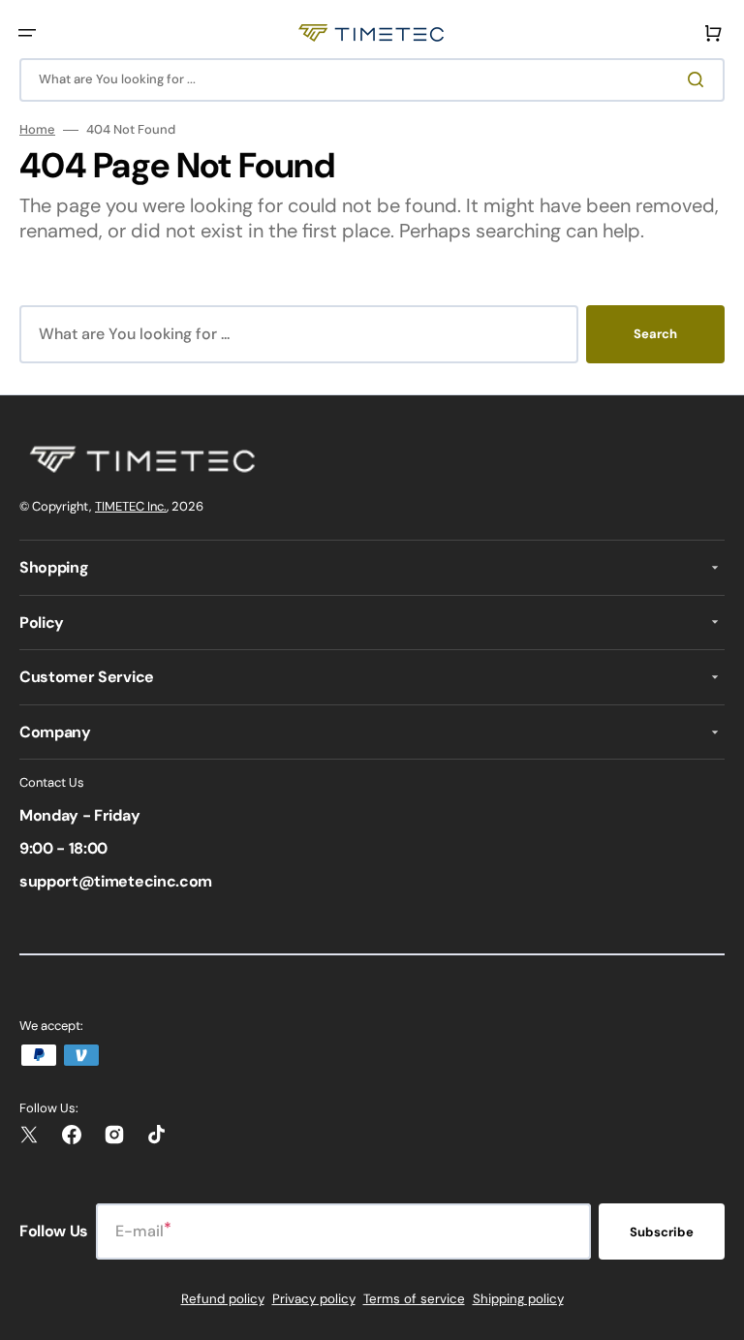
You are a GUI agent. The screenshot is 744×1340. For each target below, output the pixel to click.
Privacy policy (314, 1299)
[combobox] (372, 80)
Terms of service (414, 1299)
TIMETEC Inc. (131, 506)
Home (37, 130)
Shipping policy (518, 1299)
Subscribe (662, 1232)
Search (655, 334)
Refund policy (222, 1299)
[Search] (699, 79)
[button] (27, 33)
